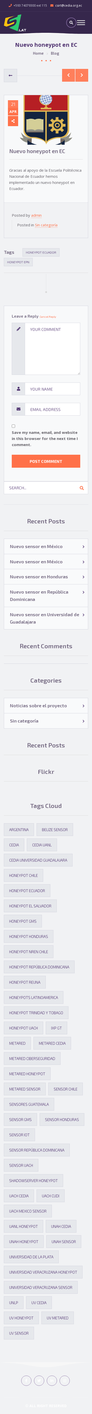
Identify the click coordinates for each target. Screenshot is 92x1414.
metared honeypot (27, 1073)
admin (36, 215)
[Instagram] (65, 1381)
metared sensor (24, 1089)
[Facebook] (26, 1381)
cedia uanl (42, 845)
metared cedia (52, 1043)
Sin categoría (46, 224)
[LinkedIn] (52, 1381)
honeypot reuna (24, 982)
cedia (14, 845)
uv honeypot (21, 1318)
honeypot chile (23, 875)
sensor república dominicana (36, 1150)
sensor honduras (62, 1119)
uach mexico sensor (28, 1211)
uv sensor (19, 1333)
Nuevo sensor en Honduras (39, 576)
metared (17, 1043)
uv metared (57, 1318)
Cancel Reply (48, 316)
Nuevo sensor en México (36, 546)
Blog (55, 53)
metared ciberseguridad (32, 1058)
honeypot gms (23, 921)
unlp (13, 1302)
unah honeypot (23, 1241)
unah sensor (64, 1241)
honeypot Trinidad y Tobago (36, 1012)
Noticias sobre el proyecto (38, 705)
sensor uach (21, 1165)
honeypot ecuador (41, 252)
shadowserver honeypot (33, 1180)
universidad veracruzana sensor (40, 1287)
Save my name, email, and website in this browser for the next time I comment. (45, 438)
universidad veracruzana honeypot (43, 1272)
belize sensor (55, 829)
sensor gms (20, 1119)
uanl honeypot (23, 1226)
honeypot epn (18, 262)
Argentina (19, 829)
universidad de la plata (31, 1257)
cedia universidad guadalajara (38, 860)
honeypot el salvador (30, 906)
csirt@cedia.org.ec (68, 5)
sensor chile (65, 1089)
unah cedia (61, 1226)
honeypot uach (23, 1028)
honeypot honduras (28, 936)
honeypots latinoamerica (33, 997)
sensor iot (19, 1134)
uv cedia (39, 1302)
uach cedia (19, 1196)
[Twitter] (39, 1381)
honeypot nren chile (28, 951)
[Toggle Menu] (81, 22)
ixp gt (56, 1028)
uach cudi (50, 1196)
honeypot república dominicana (39, 967)
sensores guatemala (29, 1104)
